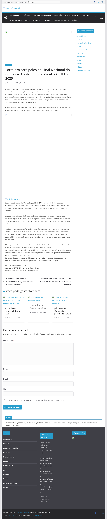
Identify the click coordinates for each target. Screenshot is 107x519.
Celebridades (15, 15)
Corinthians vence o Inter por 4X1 (13, 311)
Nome (6, 369)
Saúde (74, 20)
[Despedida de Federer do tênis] (38, 297)
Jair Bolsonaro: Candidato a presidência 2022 (62, 311)
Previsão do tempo (61, 20)
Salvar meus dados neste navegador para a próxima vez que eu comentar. (35, 400)
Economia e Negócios (42, 15)
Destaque (8, 65)
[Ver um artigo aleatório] (101, 17)
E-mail (6, 379)
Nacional (36, 20)
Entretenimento (71, 15)
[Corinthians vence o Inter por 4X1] (14, 297)
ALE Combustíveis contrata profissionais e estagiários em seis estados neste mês (19, 281)
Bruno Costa (23, 83)
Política (47, 20)
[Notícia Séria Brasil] (5, 17)
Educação (58, 15)
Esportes (85, 15)
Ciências (27, 15)
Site (4, 389)
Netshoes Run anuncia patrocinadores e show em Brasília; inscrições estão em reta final (55, 281)
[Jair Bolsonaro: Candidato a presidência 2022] (63, 297)
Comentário (8, 340)
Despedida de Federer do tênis (38, 306)
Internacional (16, 20)
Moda (27, 20)
